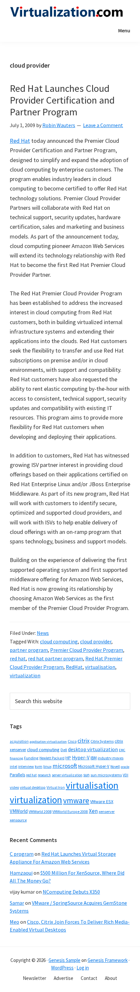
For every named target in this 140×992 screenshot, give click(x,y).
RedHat (74, 667)
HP (68, 758)
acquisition (19, 741)
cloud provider (95, 641)
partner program (29, 650)
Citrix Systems (102, 741)
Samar (17, 903)
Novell (115, 766)
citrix (83, 740)
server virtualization (67, 775)
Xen (93, 811)
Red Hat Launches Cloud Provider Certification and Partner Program (62, 100)
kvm (38, 766)
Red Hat (20, 140)
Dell (64, 749)
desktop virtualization (93, 749)
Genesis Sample (64, 960)
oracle (125, 767)
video (14, 787)
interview (26, 766)
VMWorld (19, 811)
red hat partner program (55, 658)
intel (13, 766)
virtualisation (100, 667)
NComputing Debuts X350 (71, 891)
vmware (76, 800)
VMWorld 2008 (40, 811)
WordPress (62, 968)
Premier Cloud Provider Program (86, 650)
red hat (18, 658)
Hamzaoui (21, 872)
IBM (94, 758)
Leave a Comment (103, 125)
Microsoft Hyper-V (93, 766)
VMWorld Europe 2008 (70, 811)
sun (86, 775)
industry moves (110, 757)
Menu (124, 30)
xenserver (107, 811)
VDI (125, 774)
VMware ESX (101, 801)
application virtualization (48, 741)
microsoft (64, 765)
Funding (31, 757)
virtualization (25, 675)
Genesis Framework (108, 960)
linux (47, 766)
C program (22, 854)
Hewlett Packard (51, 758)
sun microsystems (106, 774)
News (43, 633)
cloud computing (59, 641)
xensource (18, 820)
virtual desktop (33, 787)
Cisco (72, 741)
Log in (83, 968)
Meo (14, 921)
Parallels (17, 775)
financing (16, 758)
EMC (122, 750)
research (44, 775)
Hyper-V (81, 757)
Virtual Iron (56, 787)
